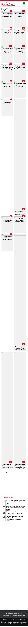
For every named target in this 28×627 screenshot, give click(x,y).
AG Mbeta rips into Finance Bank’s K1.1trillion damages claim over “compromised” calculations (15, 517)
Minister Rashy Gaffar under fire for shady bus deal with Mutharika (7, 50)
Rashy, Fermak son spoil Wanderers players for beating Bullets (7, 238)
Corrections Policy (17, 615)
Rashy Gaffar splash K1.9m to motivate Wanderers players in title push (20, 214)
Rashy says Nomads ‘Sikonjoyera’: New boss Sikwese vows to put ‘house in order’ (20, 68)
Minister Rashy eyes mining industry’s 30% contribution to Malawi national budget (7, 15)
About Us (17, 612)
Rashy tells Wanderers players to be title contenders (7, 220)
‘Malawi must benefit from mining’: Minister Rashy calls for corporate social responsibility (20, 33)
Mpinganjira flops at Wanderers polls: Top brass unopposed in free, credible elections (20, 467)
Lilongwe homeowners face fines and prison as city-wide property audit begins (15, 507)
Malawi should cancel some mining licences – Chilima (20, 14)
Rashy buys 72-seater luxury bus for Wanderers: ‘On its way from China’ (7, 103)
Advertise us (16, 613)
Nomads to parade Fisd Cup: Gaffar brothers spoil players (20, 348)
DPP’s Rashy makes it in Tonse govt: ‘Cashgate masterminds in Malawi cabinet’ (20, 51)
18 (23, 462)
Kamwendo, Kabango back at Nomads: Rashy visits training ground (20, 221)
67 (11, 46)
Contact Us (23, 612)
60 (11, 63)
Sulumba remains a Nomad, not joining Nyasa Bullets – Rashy (7, 466)
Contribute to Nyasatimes (8, 612)
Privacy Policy (9, 613)
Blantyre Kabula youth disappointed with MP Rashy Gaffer (20, 85)
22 (11, 462)
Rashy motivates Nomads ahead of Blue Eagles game (7, 85)
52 (23, 46)
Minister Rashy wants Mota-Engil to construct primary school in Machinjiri (7, 33)
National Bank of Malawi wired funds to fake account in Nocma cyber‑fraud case (16, 502)
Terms (20, 613)
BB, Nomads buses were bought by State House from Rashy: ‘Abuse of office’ (7, 68)
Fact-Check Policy (7, 615)
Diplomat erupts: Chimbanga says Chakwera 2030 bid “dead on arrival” (15, 512)
